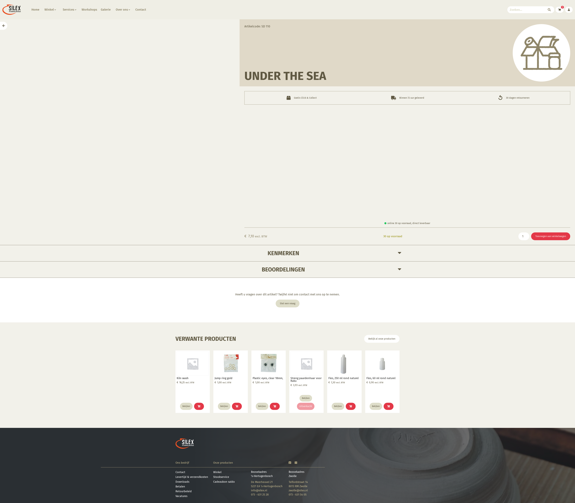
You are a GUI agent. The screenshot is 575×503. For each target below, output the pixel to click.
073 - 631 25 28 (260, 494)
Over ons (122, 9)
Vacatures (181, 496)
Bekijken (186, 406)
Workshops (89, 9)
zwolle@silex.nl (298, 490)
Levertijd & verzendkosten (191, 477)
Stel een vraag (287, 303)
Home (35, 9)
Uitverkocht (305, 406)
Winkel (49, 9)
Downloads (182, 481)
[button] (199, 406)
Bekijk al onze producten (381, 338)
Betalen (180, 486)
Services (68, 9)
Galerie (106, 9)
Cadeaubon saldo (224, 481)
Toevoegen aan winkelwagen (550, 236)
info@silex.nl (259, 490)
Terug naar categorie (541, 52)
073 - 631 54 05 (298, 494)
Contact (140, 9)
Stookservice (221, 477)
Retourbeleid (183, 491)
